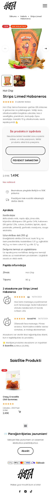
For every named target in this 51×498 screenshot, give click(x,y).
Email (25, 151)
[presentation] (5, 48)
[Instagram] (25, 491)
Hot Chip (8, 90)
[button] (20, 412)
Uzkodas (6, 408)
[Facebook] (20, 491)
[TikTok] (31, 491)
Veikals (23, 16)
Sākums (12, 16)
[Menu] (45, 5)
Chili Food (15, 408)
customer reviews (23, 102)
